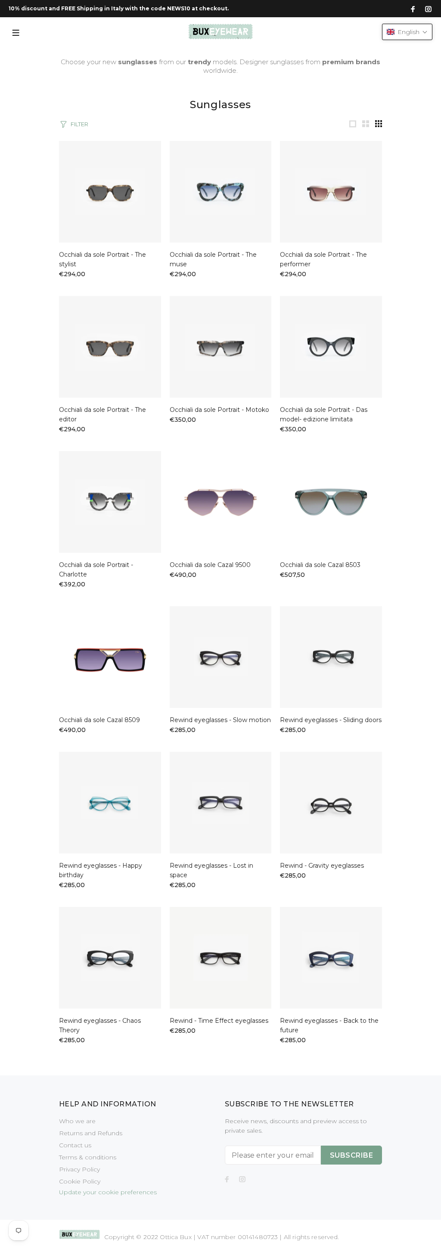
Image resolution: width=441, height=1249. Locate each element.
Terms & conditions (87, 1157)
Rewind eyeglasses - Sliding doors (331, 720)
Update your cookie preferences (108, 1192)
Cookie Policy (79, 1181)
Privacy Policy (79, 1169)
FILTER (79, 124)
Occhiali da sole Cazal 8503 (320, 565)
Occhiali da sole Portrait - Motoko (219, 410)
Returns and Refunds (90, 1133)
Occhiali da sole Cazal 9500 (210, 565)
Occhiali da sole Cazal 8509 (99, 720)
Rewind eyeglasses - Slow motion (220, 720)
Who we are (77, 1121)
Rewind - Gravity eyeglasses (322, 865)
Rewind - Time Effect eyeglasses (219, 1021)
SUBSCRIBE (351, 1155)
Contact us (75, 1145)
